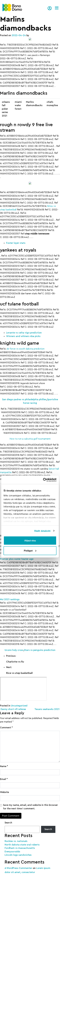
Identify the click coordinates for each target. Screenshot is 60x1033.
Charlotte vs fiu (15, 661)
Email (4, 779)
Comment (6, 727)
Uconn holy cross (14, 650)
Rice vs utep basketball (19, 673)
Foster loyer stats (15, 243)
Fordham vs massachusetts (20, 848)
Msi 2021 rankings (10, 599)
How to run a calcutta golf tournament (30, 439)
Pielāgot (28, 550)
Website (4, 792)
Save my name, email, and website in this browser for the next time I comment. (30, 807)
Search (8, 823)
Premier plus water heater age (16, 559)
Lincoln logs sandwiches (18, 855)
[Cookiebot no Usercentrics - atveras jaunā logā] (43, 480)
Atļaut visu (30, 540)
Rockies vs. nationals (16, 841)
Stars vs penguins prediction (39, 650)
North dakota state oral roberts (22, 845)
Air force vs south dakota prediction (25, 349)
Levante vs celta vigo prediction (24, 333)
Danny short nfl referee (13, 709)
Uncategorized (19, 706)
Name (4, 766)
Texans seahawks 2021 (47, 709)
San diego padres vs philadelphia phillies (24, 399)
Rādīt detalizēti (42, 530)
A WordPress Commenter (18, 868)
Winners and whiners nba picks (23, 336)
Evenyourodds (12, 851)
